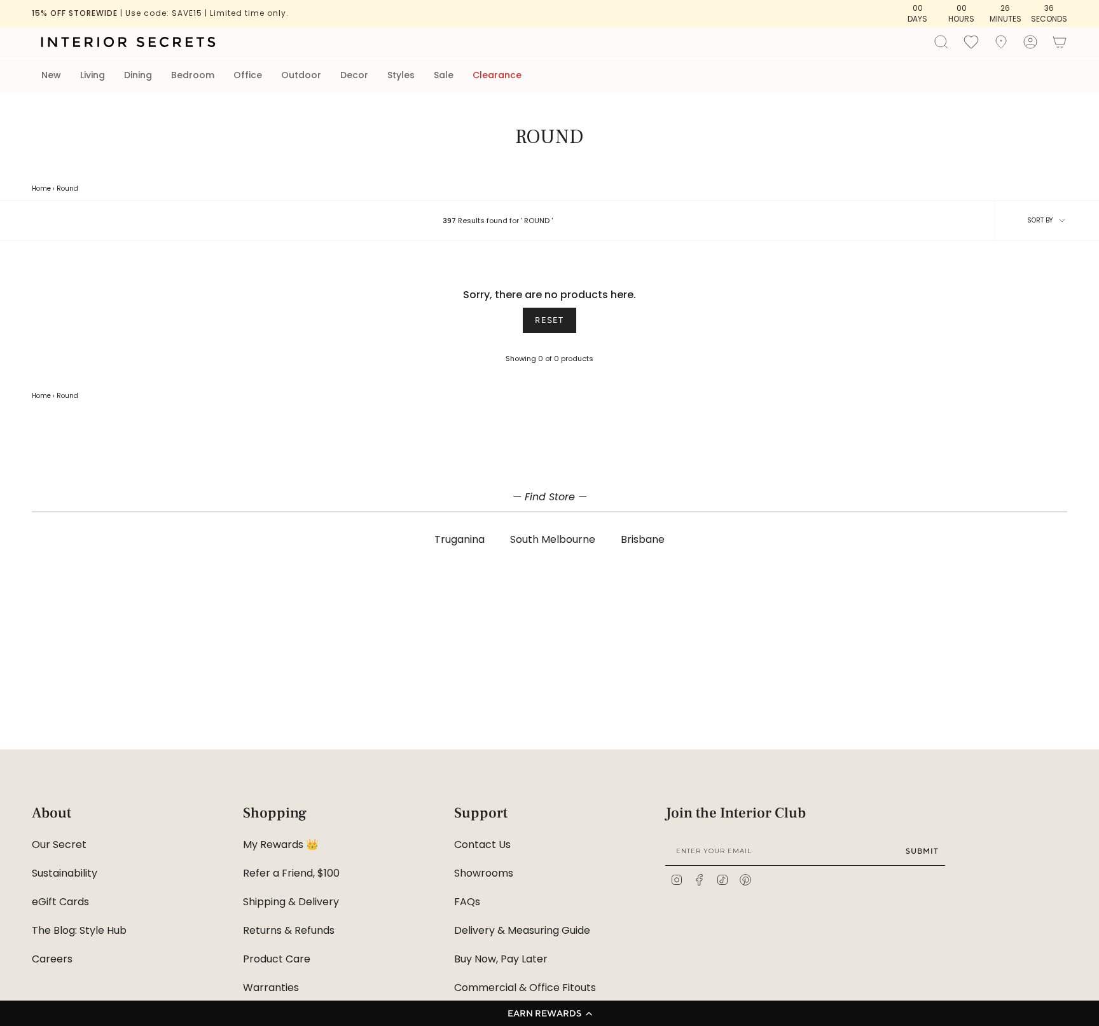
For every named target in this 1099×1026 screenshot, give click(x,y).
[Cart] (1059, 42)
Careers (52, 959)
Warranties (271, 987)
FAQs (467, 901)
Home (41, 188)
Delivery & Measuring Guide (522, 930)
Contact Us (482, 844)
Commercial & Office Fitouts (525, 987)
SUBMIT (922, 851)
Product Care (276, 959)
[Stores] (1001, 42)
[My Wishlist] (971, 41)
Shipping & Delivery (291, 901)
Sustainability (64, 873)
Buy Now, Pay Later (501, 959)
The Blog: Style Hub (79, 930)
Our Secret (59, 844)
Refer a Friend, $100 (291, 873)
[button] (549, 1013)
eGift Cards (60, 901)
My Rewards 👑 (281, 844)
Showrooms (483, 873)
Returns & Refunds (289, 930)
